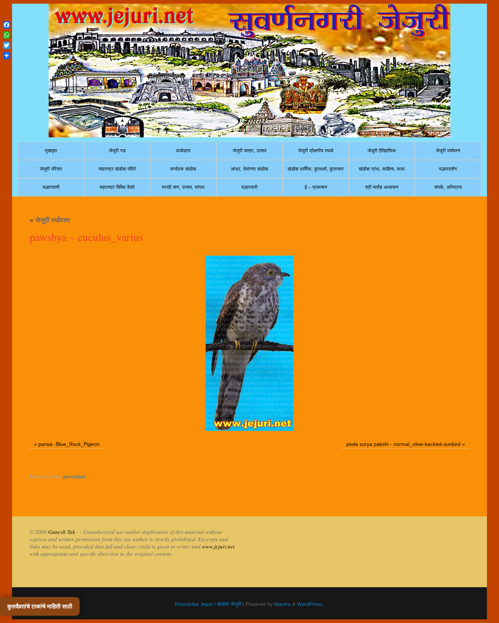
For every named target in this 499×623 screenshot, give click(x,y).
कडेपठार (183, 150)
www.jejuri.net (218, 546)
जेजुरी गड (117, 150)
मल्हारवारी (249, 187)
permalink (74, 476)
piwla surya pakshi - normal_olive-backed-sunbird (403, 444)
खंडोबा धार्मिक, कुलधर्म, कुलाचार (315, 169)
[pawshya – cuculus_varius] (249, 343)
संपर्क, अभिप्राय (448, 187)
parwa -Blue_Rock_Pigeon (69, 444)
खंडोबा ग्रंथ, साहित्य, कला (382, 169)
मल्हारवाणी (51, 187)
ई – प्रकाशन (316, 187)
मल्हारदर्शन (448, 169)
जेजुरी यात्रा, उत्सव (249, 150)
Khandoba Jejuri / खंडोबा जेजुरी (208, 604)
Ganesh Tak (61, 531)
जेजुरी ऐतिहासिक (381, 150)
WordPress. (310, 604)
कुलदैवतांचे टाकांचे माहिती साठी (39, 606)
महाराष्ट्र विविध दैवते (117, 187)
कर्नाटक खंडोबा (183, 169)
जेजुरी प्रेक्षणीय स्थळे (316, 150)
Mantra (282, 604)
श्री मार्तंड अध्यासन (381, 187)
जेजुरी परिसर (51, 169)
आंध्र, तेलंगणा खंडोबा (249, 169)
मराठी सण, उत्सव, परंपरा (183, 187)
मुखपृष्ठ (51, 150)
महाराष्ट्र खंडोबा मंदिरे (117, 169)
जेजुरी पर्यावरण (448, 150)
